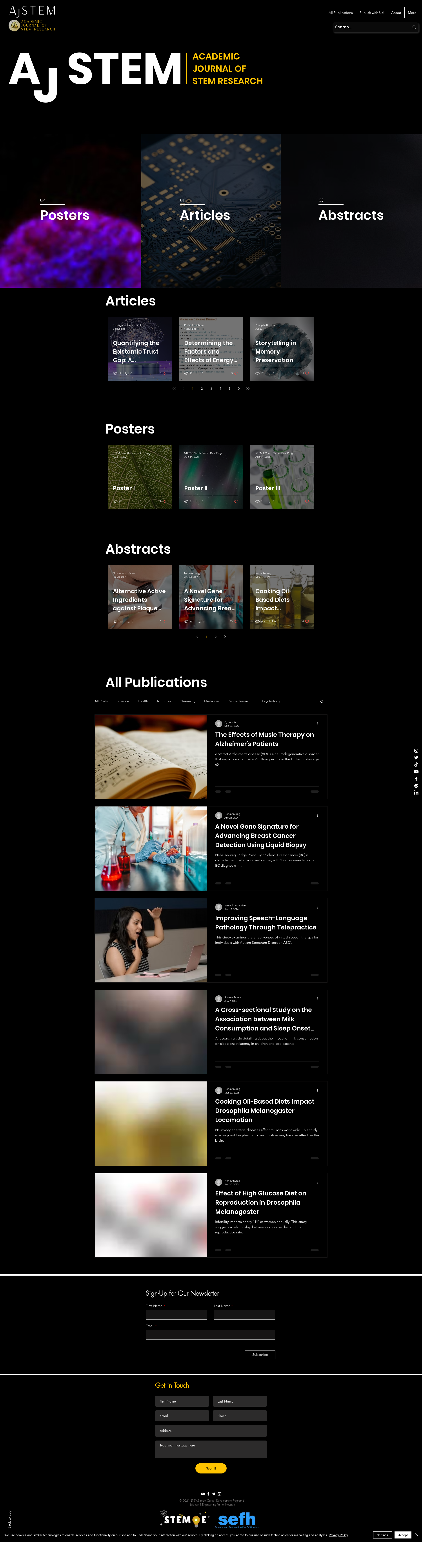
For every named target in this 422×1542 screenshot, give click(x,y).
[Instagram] (416, 750)
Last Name (222, 1306)
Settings (382, 1535)
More (293, 701)
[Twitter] (416, 757)
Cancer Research (240, 701)
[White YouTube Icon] (203, 1494)
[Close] (416, 1534)
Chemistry (187, 701)
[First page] (174, 388)
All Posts (101, 701)
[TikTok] (416, 764)
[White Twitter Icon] (214, 1494)
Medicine (211, 701)
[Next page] (239, 388)
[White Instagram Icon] (219, 1494)
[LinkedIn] (416, 792)
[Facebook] (416, 778)
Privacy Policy (338, 1535)
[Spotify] (416, 785)
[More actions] (318, 723)
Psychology (271, 701)
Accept (403, 1535)
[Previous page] (183, 388)
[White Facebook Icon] (208, 1494)
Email (150, 1326)
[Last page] (248, 388)
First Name (154, 1306)
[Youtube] (416, 771)
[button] (137, 301)
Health (143, 701)
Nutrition (164, 701)
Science (123, 701)
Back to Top (9, 1519)
